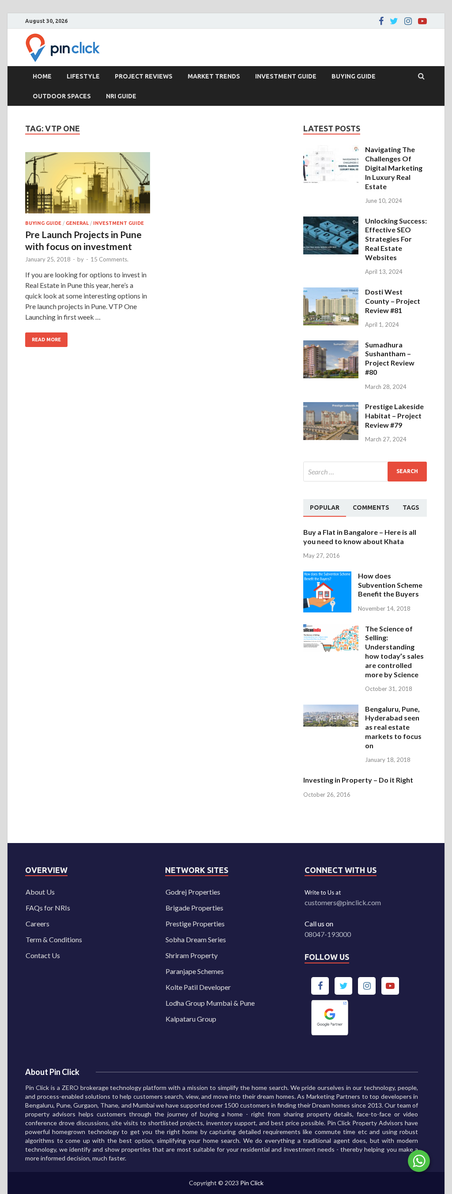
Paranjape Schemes (195, 971)
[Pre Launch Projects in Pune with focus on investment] (87, 186)
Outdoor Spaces (62, 96)
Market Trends (214, 76)
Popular (324, 507)
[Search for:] (365, 471)
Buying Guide (353, 76)
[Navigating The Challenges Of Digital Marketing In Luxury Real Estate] (330, 150)
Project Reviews (144, 76)
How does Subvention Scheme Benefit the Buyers (390, 584)
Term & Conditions (54, 939)
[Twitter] (394, 21)
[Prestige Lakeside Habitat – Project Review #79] (330, 407)
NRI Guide (121, 96)
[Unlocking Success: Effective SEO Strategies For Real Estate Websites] (330, 221)
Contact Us (43, 955)
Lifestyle (83, 76)
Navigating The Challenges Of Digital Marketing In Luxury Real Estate (393, 167)
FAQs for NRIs (48, 907)
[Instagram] (408, 21)
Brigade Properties (194, 907)
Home (42, 76)
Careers (37, 923)
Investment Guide (285, 76)
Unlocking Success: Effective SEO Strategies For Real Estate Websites (396, 238)
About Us (40, 892)
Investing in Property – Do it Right (358, 780)
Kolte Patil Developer (198, 987)
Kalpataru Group (191, 1019)
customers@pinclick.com (343, 902)
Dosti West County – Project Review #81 (392, 300)
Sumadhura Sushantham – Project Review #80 (389, 358)
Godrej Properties (193, 892)
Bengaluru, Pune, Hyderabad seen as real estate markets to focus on (393, 727)
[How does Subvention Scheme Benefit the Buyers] (327, 576)
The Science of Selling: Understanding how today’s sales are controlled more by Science (394, 651)
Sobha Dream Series (196, 939)
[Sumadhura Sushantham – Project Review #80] (330, 345)
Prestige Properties (195, 923)
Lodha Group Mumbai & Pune (210, 1003)
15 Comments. (109, 259)
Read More (43, 337)
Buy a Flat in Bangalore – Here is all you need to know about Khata (359, 536)
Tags (411, 507)
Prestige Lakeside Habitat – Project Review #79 (394, 415)
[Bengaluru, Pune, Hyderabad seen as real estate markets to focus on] (330, 709)
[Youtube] (422, 21)
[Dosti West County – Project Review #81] (330, 292)
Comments (371, 507)
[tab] (324, 508)
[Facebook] (381, 21)
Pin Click (252, 1183)
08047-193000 (328, 934)
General (77, 223)
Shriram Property (192, 955)
